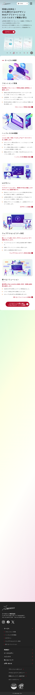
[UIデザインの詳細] (17, 171)
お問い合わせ (8, 663)
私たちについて (8, 660)
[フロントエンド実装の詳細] (17, 71)
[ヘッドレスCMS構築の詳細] (17, 121)
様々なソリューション (11, 644)
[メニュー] (31, 3)
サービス (6, 628)
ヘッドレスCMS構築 (10, 635)
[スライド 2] (10, 53)
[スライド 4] (17, 53)
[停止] (31, 53)
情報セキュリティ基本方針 (17, 676)
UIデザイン (8, 638)
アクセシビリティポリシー (17, 672)
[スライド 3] (13, 53)
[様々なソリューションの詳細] (17, 267)
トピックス (7, 656)
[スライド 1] (7, 53)
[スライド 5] (20, 53)
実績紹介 (6, 649)
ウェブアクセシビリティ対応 (13, 641)
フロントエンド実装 (10, 631)
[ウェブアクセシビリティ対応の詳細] (17, 221)
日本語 (21, 3)
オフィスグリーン (14, 679)
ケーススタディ (8, 653)
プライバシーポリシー (15, 669)
